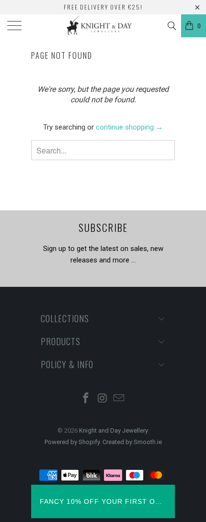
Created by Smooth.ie (132, 442)
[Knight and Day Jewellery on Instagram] (102, 399)
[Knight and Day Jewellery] (103, 25)
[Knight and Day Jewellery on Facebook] (86, 399)
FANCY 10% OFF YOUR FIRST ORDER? (103, 501)
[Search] (171, 26)
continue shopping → (129, 127)
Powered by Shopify (72, 442)
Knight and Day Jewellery (113, 430)
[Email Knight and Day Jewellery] (119, 399)
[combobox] (103, 150)
